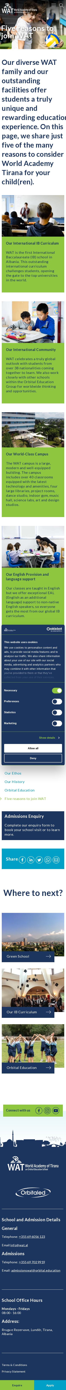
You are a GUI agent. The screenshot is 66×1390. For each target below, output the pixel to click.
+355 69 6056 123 (32, 1237)
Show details (47, 737)
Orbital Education (20, 790)
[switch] (57, 701)
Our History (15, 781)
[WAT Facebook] (38, 1110)
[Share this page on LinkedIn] (30, 859)
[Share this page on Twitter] (39, 859)
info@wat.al (19, 1245)
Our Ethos (13, 773)
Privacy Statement (14, 1371)
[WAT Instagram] (47, 1110)
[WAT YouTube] (55, 1110)
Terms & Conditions (14, 1364)
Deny (33, 758)
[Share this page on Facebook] (22, 859)
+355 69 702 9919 (32, 1262)
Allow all (33, 748)
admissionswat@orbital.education (36, 1270)
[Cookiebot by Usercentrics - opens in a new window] (47, 629)
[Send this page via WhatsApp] (47, 859)
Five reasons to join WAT (25, 798)
